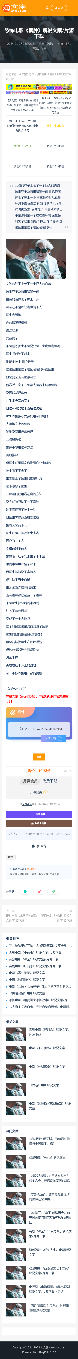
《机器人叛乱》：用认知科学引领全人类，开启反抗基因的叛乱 (50, 1178)
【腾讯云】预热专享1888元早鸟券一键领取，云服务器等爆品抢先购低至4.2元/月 (23, 105)
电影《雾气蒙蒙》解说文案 (27, 973)
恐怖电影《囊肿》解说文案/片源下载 (39, 874)
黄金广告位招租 (55, 126)
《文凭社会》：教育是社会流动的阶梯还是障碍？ (49, 1197)
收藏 (39, 757)
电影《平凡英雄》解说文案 (47, 1048)
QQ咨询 (40, 846)
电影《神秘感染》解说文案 (47, 1066)
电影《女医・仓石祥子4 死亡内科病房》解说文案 (42, 986)
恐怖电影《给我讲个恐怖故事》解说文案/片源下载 (42, 1000)
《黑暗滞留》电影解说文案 (27, 993)
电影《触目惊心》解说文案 (27, 979)
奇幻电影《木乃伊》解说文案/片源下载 (21, 918)
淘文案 (23, 74)
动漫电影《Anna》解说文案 (47, 1157)
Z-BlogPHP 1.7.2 (46, 1352)
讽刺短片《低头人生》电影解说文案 (50, 1252)
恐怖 (50, 44)
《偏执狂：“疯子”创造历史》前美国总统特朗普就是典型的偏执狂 (50, 1217)
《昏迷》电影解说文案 (44, 1085)
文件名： (24, 729)
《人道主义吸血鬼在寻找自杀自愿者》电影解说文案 (43, 1007)
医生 (10, 857)
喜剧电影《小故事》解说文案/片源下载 (35, 952)
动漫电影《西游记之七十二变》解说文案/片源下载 (50, 1271)
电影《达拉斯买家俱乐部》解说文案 (50, 1106)
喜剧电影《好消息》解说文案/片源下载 (35, 966)
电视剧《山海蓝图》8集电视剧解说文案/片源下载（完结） (49, 1289)
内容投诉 (32, 869)
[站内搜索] (47, 8)
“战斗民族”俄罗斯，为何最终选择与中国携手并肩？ (49, 1141)
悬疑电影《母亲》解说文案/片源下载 (33, 959)
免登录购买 (40, 823)
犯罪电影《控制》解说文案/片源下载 (56, 918)
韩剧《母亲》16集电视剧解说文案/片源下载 (50, 1234)
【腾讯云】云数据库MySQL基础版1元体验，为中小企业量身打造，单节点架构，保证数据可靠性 (55, 105)
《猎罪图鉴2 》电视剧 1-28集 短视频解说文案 (49, 1308)
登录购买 (40, 814)
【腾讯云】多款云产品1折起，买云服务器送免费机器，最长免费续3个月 (22, 126)
